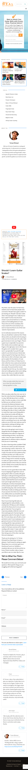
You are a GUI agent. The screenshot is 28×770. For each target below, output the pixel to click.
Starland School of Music (14, 764)
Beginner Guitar (9, 117)
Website (3, 626)
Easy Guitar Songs (10, 111)
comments (14, 279)
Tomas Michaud (10, 277)
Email (3, 618)
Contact (16, 766)
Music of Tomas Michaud (11, 103)
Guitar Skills (6, 279)
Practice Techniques (10, 100)
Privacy (23, 766)
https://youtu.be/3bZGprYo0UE (13, 746)
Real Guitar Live (9, 97)
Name (3, 610)
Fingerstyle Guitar (10, 108)
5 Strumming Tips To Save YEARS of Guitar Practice (7, 83)
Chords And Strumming (11, 114)
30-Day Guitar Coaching (11, 120)
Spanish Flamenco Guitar (12, 94)
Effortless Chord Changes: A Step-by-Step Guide (7, 70)
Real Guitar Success (14, 231)
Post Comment (14, 637)
